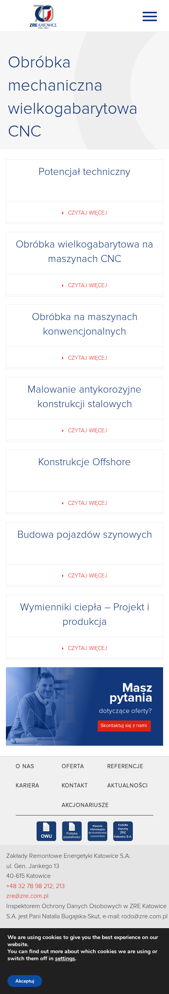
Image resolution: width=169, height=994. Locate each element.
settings (65, 958)
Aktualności (127, 785)
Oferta (73, 766)
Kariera (27, 785)
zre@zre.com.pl (27, 896)
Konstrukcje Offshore (84, 462)
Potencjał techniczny (84, 172)
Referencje (125, 766)
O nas (25, 766)
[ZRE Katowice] (68, 16)
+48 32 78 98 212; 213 (35, 886)
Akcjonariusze (85, 805)
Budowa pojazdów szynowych (84, 535)
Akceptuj (24, 981)
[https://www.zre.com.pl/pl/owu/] (46, 831)
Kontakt (75, 785)
